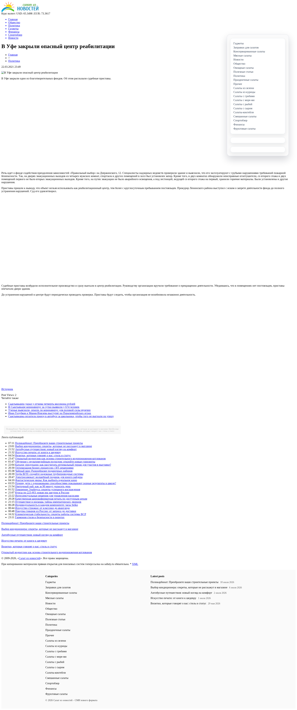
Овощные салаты (55, 614)
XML (135, 564)
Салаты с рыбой (54, 662)
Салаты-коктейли (55, 672)
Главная (13, 54)
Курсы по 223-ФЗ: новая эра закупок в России (42, 492)
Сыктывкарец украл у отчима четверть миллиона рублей (41, 403)
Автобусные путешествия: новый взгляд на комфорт (46, 449)
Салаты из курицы (56, 646)
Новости (50, 603)
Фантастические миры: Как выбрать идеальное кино (46, 480)
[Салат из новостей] (19, 11)
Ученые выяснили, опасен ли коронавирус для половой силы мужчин (49, 410)
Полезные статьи (55, 619)
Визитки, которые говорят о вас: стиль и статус (94, 431)
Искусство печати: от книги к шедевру (59, 431)
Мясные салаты (54, 598)
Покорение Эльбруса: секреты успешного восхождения (47, 489)
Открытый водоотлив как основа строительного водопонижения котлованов (60, 458)
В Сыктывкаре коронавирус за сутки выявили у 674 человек (43, 407)
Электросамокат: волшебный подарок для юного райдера (48, 477)
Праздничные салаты (57, 630)
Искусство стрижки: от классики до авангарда (42, 508)
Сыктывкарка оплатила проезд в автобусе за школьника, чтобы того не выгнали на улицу (61, 416)
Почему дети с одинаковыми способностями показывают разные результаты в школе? (65, 483)
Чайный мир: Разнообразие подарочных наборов (44, 470)
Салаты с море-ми (56, 656)
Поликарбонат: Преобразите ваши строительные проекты (30, 429)
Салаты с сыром (54, 667)
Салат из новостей (29, 558)
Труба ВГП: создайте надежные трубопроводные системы (49, 474)
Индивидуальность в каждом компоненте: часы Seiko (46, 504)
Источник (7, 389)
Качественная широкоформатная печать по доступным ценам (51, 498)
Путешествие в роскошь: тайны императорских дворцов (48, 501)
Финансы (51, 688)
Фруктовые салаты (56, 693)
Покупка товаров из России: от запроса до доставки (45, 511)
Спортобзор (52, 683)
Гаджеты (50, 582)
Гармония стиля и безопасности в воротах (39, 517)
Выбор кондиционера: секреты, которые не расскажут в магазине (81, 429)
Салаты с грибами (56, 651)
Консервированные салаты (61, 592)
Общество (51, 608)
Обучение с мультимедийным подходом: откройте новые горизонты (55, 461)
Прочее (49, 635)
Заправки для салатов (58, 587)
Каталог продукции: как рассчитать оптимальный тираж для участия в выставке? (63, 464)
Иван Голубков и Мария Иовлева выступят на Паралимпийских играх (49, 413)
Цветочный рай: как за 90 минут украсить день (42, 486)
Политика (14, 60)
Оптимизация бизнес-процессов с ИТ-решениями (44, 467)
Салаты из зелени (55, 640)
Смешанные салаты (56, 677)
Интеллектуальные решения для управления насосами (47, 495)
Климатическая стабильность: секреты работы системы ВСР (50, 514)
